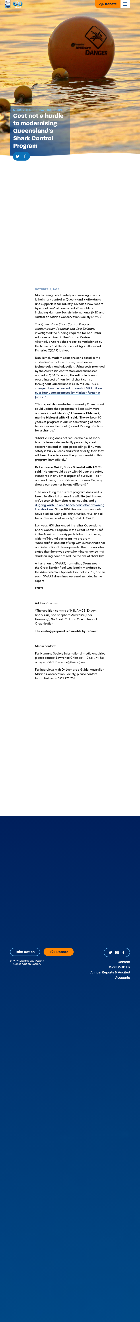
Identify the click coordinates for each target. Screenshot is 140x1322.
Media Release (23, 110)
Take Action (25, 952)
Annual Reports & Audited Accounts (110, 975)
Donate (110, 4)
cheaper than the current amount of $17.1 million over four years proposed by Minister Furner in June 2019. (68, 392)
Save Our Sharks (51, 110)
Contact (124, 962)
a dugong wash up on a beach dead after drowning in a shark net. (69, 504)
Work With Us (119, 967)
